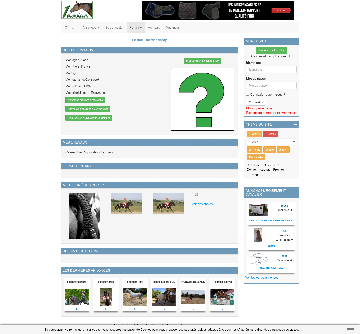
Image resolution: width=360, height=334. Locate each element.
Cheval (70, 27)
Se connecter (114, 27)
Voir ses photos (202, 203)
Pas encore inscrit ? (271, 50)
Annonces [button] (89, 27)
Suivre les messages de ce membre (88, 108)
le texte (255, 133)
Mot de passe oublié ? (261, 108)
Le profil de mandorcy (149, 39)
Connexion (256, 102)
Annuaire (154, 27)
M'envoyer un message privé (202, 60)
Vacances (173, 27)
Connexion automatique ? (267, 94)
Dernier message (258, 169)
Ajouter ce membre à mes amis (85, 99)
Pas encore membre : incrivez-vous (270, 112)
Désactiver (271, 165)
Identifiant (253, 62)
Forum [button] (135, 27)
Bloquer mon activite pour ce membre (89, 117)
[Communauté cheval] (98, 10)
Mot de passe (256, 78)
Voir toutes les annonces (262, 277)
